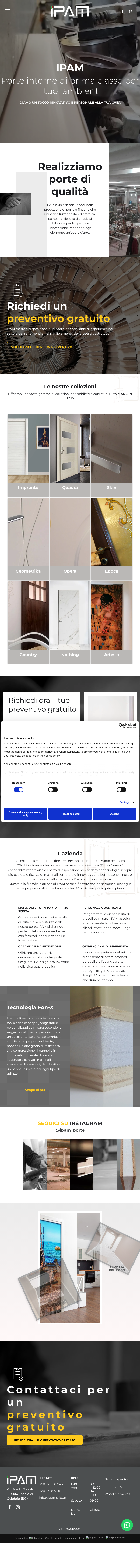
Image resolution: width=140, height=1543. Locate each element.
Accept (114, 813)
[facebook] (122, 12)
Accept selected (70, 813)
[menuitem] (117, 1479)
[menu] (7, 8)
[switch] (53, 789)
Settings (125, 802)
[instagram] (130, 12)
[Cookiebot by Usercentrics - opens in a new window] (121, 725)
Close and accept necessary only (25, 814)
